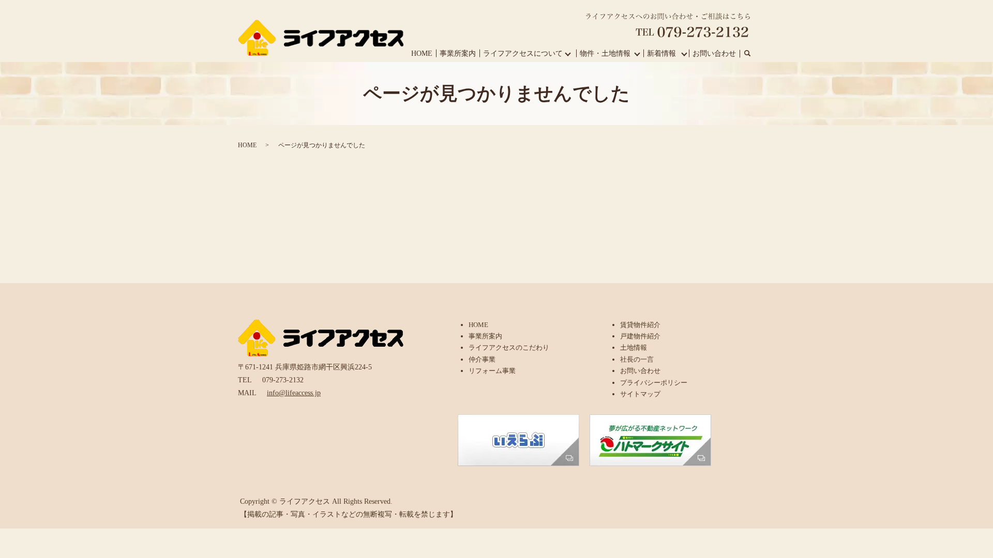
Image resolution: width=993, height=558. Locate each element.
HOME (421, 53)
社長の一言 (637, 359)
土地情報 (633, 347)
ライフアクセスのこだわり (509, 347)
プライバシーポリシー (653, 382)
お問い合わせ (714, 53)
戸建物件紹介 (640, 336)
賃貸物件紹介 (640, 325)
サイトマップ (640, 394)
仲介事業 (482, 359)
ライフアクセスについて (523, 53)
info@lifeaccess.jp (294, 393)
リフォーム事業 (492, 371)
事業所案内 (458, 53)
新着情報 (661, 53)
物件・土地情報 (605, 53)
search (747, 53)
